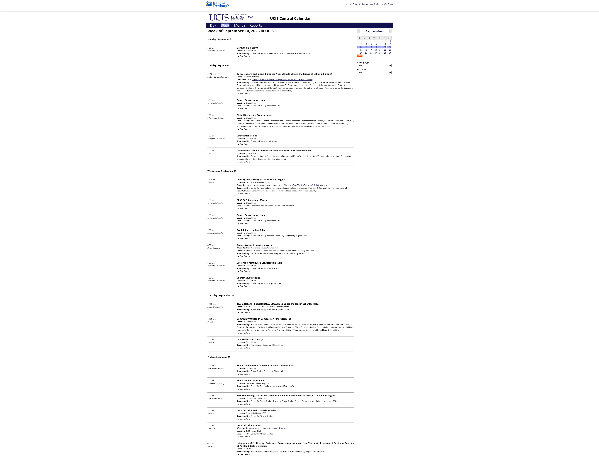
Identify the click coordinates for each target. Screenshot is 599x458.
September (374, 31)
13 (376, 47)
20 (376, 50)
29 (385, 53)
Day (213, 25)
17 (361, 50)
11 (366, 47)
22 (385, 50)
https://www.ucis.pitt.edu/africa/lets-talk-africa (266, 428)
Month (239, 25)
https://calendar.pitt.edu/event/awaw (262, 247)
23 (390, 50)
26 (371, 53)
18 (366, 50)
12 (371, 47)
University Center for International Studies (362, 4)
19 (371, 50)
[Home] (232, 17)
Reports (256, 25)
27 (376, 53)
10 (361, 47)
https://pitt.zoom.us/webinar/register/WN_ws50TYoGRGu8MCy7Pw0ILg (282, 79)
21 (380, 50)
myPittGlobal (387, 4)
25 (366, 53)
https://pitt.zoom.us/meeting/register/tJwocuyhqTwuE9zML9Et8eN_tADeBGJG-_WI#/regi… (290, 185)
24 (361, 53)
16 (390, 47)
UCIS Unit (361, 69)
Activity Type (363, 62)
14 (380, 47)
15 (385, 47)
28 (380, 53)
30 (390, 53)
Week (225, 25)
